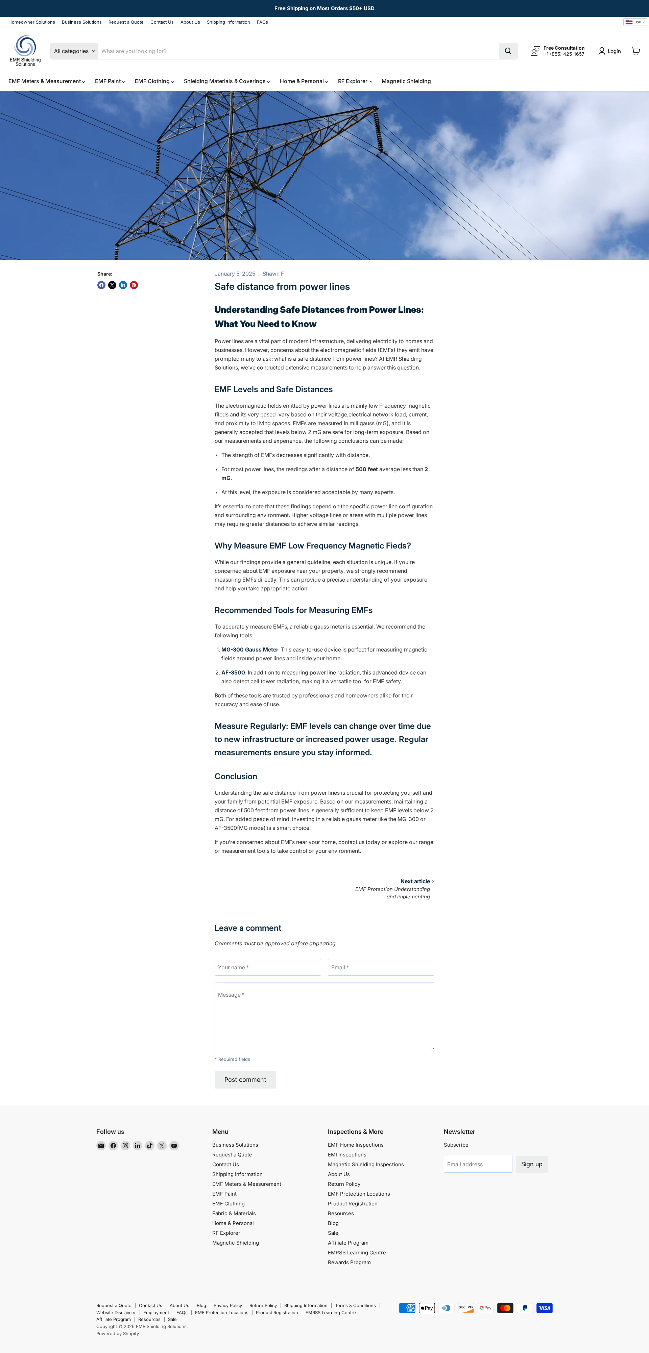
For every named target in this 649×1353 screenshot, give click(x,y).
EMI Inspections (347, 1154)
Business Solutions (82, 22)
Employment (156, 1312)
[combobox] (635, 22)
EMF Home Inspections (356, 1145)
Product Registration (353, 1203)
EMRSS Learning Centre (357, 1252)
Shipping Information (228, 22)
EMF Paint (108, 81)
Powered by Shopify (117, 1333)
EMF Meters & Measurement (45, 81)
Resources (341, 1213)
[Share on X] (112, 285)
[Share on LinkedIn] (123, 285)
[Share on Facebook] (101, 285)
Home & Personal (302, 81)
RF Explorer (353, 81)
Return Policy (344, 1184)
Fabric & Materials (234, 1213)
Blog (333, 1223)
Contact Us (162, 22)
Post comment (245, 1079)
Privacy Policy (228, 1305)
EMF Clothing (153, 81)
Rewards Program (349, 1262)
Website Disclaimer (116, 1312)
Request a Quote (126, 22)
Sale (333, 1233)
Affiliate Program (348, 1243)
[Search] (508, 51)
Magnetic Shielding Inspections (366, 1164)
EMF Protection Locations (359, 1194)
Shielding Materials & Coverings (225, 81)
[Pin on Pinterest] (134, 285)
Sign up (532, 1164)
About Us (190, 22)
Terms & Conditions (355, 1305)
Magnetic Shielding (406, 81)
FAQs (262, 22)
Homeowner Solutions (31, 22)
